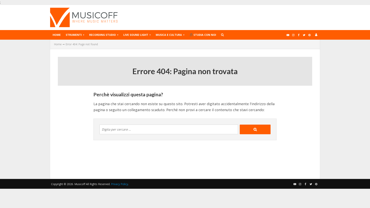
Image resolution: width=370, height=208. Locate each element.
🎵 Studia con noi (202, 35)
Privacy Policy (119, 184)
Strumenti (74, 35)
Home (57, 35)
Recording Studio (102, 35)
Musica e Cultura (169, 35)
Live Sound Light (135, 35)
